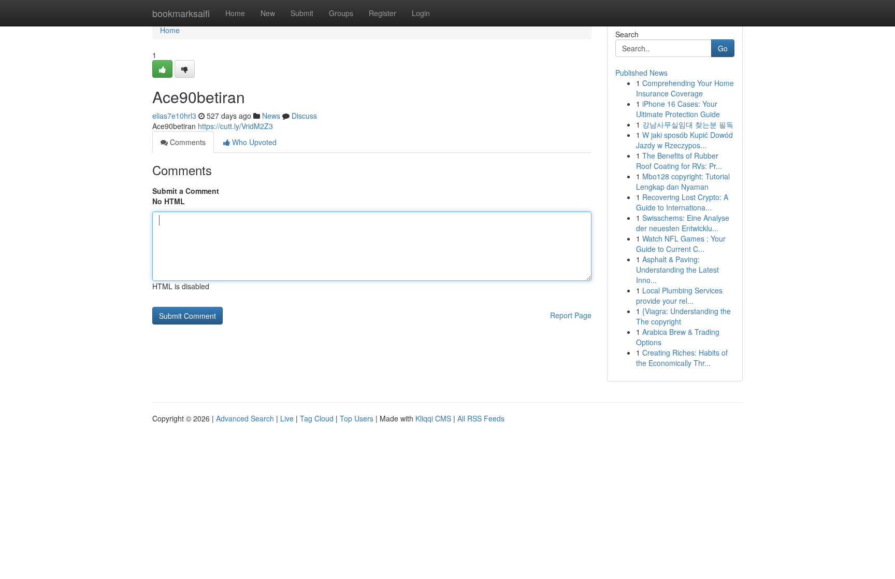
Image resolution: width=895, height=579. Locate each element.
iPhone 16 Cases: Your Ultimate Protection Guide (678, 108)
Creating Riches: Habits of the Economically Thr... (682, 357)
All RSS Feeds (480, 418)
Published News (641, 72)
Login (421, 13)
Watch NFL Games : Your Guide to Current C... (681, 243)
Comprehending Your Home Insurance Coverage (685, 88)
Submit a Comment (185, 191)
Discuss (304, 115)
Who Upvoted (253, 142)
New (268, 13)
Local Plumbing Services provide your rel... (679, 295)
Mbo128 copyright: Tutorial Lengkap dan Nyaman (683, 181)
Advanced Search (245, 418)
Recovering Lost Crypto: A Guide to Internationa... (682, 202)
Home (235, 13)
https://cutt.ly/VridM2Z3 (235, 126)
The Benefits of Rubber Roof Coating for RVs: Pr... (679, 160)
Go (723, 48)
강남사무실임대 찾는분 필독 (687, 124)
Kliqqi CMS (433, 418)
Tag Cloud (317, 418)
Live (287, 418)
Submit (302, 13)
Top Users (356, 418)
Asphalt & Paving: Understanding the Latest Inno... (677, 269)
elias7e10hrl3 (174, 115)
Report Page (570, 315)
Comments (187, 142)
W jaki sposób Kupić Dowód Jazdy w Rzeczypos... (684, 140)
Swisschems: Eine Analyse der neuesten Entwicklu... (682, 223)
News (271, 115)
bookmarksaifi (181, 13)
